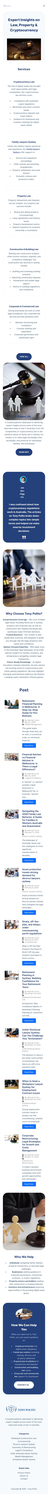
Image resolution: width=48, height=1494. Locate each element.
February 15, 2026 (32, 832)
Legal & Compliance (33, 778)
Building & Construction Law (31, 998)
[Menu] (44, 6)
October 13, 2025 (32, 1157)
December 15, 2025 (33, 1045)
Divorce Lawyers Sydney (32, 836)
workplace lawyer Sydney (29, 1104)
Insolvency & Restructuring (27, 1162)
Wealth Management (33, 724)
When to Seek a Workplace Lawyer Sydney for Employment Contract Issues (32, 1087)
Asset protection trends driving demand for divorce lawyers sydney (31, 875)
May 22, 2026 (30, 722)
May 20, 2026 (30, 776)
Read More (29, 745)
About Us (24, 1476)
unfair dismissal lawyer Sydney (31, 1050)
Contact (23, 1479)
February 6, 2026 (31, 887)
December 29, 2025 (33, 993)
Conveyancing (31, 942)
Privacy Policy (24, 1473)
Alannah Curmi (33, 720)
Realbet (41, 674)
